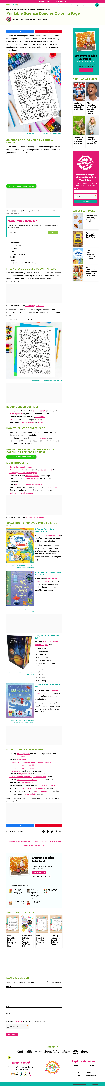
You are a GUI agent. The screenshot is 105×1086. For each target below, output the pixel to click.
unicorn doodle (33, 478)
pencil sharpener (27, 422)
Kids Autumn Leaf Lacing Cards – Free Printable (91, 219)
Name (9, 1006)
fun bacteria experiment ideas (33, 783)
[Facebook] (41, 876)
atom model (21, 759)
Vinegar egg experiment (18, 756)
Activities (43, 5)
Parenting (75, 5)
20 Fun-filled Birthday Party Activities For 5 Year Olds (27, 941)
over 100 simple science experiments (31, 788)
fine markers (40, 417)
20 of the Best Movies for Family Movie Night (79, 106)
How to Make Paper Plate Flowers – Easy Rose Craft (18, 892)
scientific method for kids (27, 780)
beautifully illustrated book (49, 535)
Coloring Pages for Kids (20, 9)
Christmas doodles (45, 470)
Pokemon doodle (32, 476)
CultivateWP (95, 1084)
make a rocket (29, 794)
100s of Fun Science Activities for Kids (19, 841)
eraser (40, 422)
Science (69, 5)
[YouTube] (37, 876)
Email (9, 1013)
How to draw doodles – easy (20, 467)
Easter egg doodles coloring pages (23, 473)
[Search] (97, 5)
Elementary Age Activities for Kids (34, 845)
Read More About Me (39, 872)
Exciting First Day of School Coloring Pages (55, 940)
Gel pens (12, 420)
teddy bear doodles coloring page (28, 484)
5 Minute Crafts (90, 5)
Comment (10, 986)
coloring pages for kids (34, 306)
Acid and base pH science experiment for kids (27, 777)
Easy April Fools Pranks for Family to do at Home (92, 141)
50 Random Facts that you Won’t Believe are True (78, 142)
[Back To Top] (9, 1057)
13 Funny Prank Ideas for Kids (35, 902)
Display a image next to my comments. (26, 1021)
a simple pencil (39, 411)
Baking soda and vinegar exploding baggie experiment (30, 762)
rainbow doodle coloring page (21, 493)
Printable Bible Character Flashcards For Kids (90, 254)
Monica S (15, 19)
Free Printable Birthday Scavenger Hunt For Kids (11, 941)
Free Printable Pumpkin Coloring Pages (40, 940)
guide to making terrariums (48, 785)
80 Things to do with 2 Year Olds (53, 890)
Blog (11, 9)
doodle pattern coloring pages (38, 517)
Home (7, 9)
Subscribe (86, 201)
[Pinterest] (49, 876)
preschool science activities (25, 765)
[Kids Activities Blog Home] (12, 5)
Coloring (50, 5)
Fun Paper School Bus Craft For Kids (91, 235)
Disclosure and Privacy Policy (79, 1084)
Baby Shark (52, 487)
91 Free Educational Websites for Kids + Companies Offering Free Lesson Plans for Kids (36, 894)
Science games (15, 771)
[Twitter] (45, 876)
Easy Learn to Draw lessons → (57, 1)
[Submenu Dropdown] (46, 5)
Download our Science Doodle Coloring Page (21, 186)
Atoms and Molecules (43, 791)
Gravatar (19, 1021)
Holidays (90, 1072)
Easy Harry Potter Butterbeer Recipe (19, 902)
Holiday (82, 5)
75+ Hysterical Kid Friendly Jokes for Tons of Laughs (92, 108)
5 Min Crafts (91, 1075)
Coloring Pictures (55, 841)
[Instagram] (33, 876)
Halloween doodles (17, 470)
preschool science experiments (26, 768)
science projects (23, 754)
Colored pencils (15, 414)
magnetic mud (24, 774)
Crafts (56, 5)
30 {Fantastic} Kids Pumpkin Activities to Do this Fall (91, 271)
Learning (62, 5)
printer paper (41, 438)
